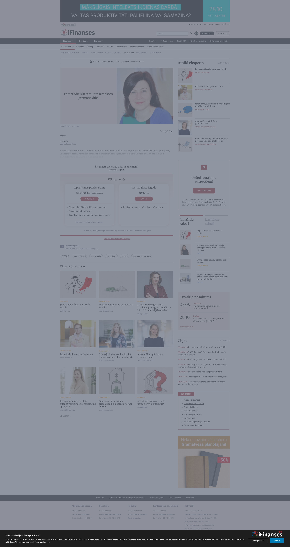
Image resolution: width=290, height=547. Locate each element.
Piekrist (277, 541)
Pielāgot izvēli (258, 541)
